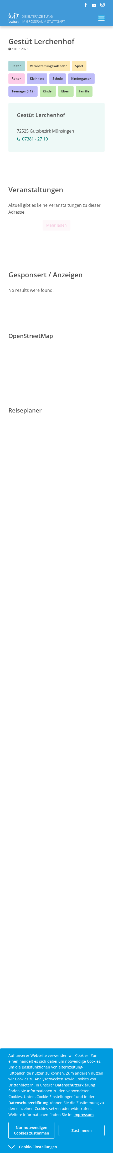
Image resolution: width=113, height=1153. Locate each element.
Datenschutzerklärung (75, 1085)
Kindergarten (81, 78)
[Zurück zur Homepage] (14, 18)
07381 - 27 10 (35, 139)
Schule (58, 78)
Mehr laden (56, 225)
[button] (47, 1147)
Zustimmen (81, 1130)
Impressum (84, 1114)
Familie (84, 91)
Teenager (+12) (23, 91)
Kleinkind (37, 78)
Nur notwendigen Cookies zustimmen (31, 1130)
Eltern (65, 91)
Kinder (48, 91)
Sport (79, 66)
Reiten (17, 66)
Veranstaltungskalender (48, 66)
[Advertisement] (56, 590)
